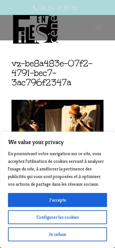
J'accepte (57, 200)
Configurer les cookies (57, 217)
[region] (57, 190)
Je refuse (57, 234)
